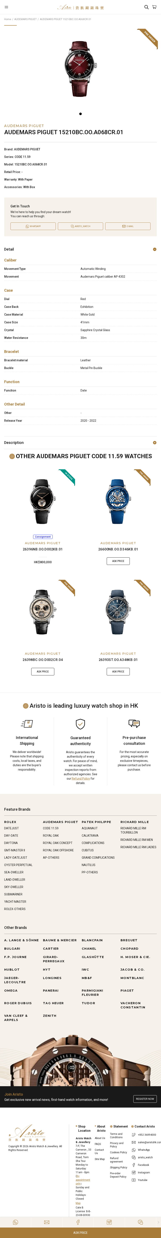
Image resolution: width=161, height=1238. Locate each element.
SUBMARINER (13, 894)
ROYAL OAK (51, 835)
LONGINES (52, 978)
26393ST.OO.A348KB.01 (118, 660)
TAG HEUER (53, 1003)
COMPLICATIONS (93, 843)
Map (78, 1203)
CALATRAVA (90, 835)
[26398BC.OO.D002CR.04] (42, 612)
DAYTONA (11, 843)
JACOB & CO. (133, 969)
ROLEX (10, 822)
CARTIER (51, 949)
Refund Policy (81, 778)
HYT (47, 969)
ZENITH (49, 1016)
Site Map (100, 1159)
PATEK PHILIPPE (96, 822)
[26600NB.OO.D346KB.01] (118, 501)
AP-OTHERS (51, 857)
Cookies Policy (118, 1152)
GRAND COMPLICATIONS (98, 857)
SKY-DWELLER (13, 887)
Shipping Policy (118, 1167)
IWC (85, 969)
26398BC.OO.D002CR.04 (43, 660)
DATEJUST (11, 828)
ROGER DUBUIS (18, 1003)
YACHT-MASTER (15, 901)
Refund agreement (116, 1160)
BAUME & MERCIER (60, 940)
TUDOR (88, 1003)
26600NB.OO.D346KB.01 (118, 549)
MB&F (87, 978)
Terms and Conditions (116, 1136)
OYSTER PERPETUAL (18, 865)
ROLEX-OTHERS (15, 909)
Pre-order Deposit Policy (118, 1175)
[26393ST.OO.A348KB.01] (118, 612)
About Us (100, 1138)
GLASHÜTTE (93, 957)
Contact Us (99, 1151)
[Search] (146, 7)
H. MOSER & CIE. (135, 957)
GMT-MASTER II (14, 850)
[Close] (158, 1222)
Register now (145, 1099)
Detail (9, 249)
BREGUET (129, 940)
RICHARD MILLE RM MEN (137, 839)
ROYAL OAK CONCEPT (58, 843)
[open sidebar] (17, 7)
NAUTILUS (88, 865)
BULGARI (12, 949)
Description (14, 442)
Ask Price (80, 1232)
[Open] (17, 7)
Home (7, 19)
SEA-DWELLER (13, 872)
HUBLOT (12, 969)
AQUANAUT (90, 828)
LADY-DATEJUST (15, 857)
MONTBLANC (132, 978)
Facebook (143, 1165)
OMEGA (11, 990)
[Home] (80, 7)
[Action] (140, 1222)
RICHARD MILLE (135, 822)
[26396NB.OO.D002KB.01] (42, 501)
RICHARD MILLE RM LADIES (138, 847)
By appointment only (83, 1180)
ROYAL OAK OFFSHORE (58, 850)
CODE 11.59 (50, 828)
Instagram (144, 1172)
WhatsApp (144, 1149)
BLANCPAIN (92, 940)
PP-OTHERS (90, 872)
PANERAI (51, 990)
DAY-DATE (11, 835)
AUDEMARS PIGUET (25, 19)
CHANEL (89, 949)
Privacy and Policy (116, 1145)
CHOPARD (130, 949)
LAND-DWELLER (14, 879)
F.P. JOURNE (15, 957)
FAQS (98, 1144)
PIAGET (127, 990)
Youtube (142, 1180)
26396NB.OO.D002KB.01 (43, 549)
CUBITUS (88, 850)
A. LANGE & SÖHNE (21, 940)
